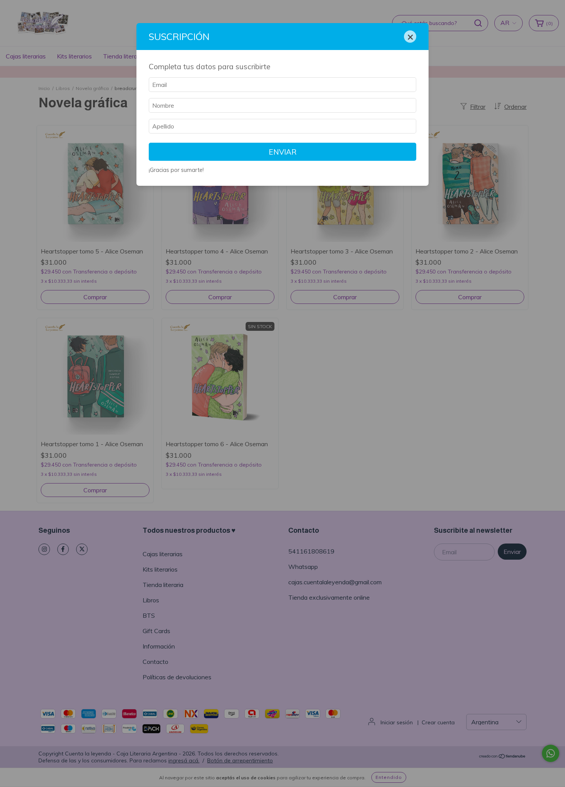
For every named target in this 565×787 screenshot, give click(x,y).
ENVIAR (283, 152)
